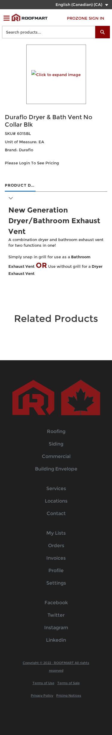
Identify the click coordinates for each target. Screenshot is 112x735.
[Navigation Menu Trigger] (6, 18)
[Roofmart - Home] (29, 17)
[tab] (20, 185)
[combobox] (46, 32)
